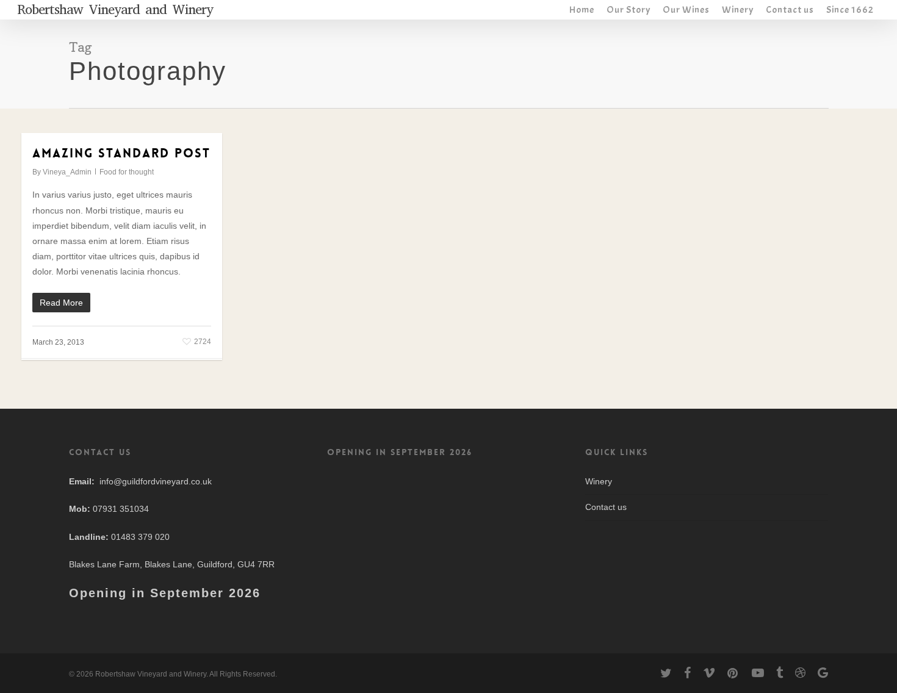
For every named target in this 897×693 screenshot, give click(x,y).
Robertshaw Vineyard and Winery (115, 9)
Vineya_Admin (67, 172)
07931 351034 (121, 509)
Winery (598, 481)
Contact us (606, 507)
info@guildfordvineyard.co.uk (155, 481)
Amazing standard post (121, 153)
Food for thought (126, 172)
